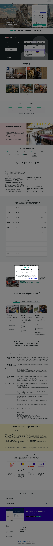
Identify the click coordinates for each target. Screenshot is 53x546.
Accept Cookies (33, 278)
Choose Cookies (27, 278)
